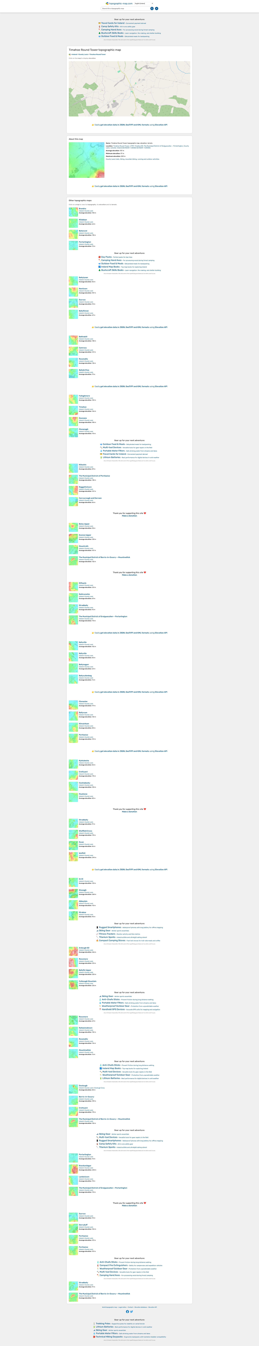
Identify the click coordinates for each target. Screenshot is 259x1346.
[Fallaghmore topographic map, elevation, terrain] (73, 399)
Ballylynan (83, 277)
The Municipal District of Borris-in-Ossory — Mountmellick (104, 557)
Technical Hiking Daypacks (109, 1336)
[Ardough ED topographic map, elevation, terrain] (73, 951)
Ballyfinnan (84, 311)
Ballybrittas (84, 370)
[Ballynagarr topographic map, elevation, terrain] (73, 667)
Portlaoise (83, 735)
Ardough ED (84, 948)
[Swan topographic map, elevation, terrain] (73, 845)
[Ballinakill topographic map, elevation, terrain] (73, 340)
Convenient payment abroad (136, 23)
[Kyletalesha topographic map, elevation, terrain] (73, 764)
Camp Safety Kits (110, 26)
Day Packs (106, 257)
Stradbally (83, 605)
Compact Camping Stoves (112, 940)
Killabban (83, 220)
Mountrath (83, 546)
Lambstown (84, 1177)
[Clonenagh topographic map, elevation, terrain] (73, 432)
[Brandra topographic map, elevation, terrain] (73, 212)
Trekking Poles (103, 1323)
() (147, 147)
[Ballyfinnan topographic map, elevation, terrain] (73, 314)
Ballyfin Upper (85, 970)
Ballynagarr (84, 664)
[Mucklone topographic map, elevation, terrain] (73, 797)
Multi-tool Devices (112, 447)
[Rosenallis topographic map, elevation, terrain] (73, 362)
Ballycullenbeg (85, 676)
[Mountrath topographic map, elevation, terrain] (73, 549)
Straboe (82, 912)
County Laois (89, 211)
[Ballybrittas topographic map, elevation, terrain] (73, 373)
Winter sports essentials (120, 931)
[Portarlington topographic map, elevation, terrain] (73, 245)
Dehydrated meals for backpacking (137, 36)
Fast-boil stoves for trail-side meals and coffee (143, 941)
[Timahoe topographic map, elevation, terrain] (73, 410)
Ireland (81, 211)
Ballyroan (83, 712)
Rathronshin (84, 594)
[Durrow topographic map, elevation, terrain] (73, 303)
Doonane (83, 418)
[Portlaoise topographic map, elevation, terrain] (73, 738)
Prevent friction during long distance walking (137, 1000)
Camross (83, 348)
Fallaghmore (84, 396)
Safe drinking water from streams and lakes (141, 451)
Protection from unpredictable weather (145, 1006)
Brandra (82, 208)
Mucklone (83, 794)
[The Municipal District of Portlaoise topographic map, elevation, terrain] (73, 479)
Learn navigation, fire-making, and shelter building (143, 33)
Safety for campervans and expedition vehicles (145, 1265)
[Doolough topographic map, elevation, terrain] (73, 1089)
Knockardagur (85, 1166)
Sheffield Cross (85, 831)
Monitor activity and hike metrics (128, 934)
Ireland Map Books (110, 266)
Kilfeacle (82, 583)
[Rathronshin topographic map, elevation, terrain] (73, 597)
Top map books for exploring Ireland (134, 267)
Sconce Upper (85, 535)
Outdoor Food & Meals (112, 36)
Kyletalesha (84, 760)
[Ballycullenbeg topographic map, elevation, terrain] (73, 679)
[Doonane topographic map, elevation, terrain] (73, 421)
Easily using (131, 125)
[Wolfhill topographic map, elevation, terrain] (73, 856)
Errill (81, 879)
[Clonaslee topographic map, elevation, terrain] (73, 704)
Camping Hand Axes (111, 29)
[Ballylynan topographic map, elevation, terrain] (73, 280)
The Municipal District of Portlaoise (94, 476)
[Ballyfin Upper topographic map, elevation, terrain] (73, 973)
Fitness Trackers (107, 934)
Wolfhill (82, 853)
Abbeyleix (83, 901)
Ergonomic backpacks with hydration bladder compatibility (145, 1337)
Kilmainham (84, 724)
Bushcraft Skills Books (112, 33)
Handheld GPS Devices (113, 1009)
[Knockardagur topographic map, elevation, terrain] (73, 1169)
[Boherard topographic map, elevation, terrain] (73, 234)
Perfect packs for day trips (122, 257)
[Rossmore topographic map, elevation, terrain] (73, 962)
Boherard (83, 231)
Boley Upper (84, 524)
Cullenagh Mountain (87, 981)
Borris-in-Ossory (86, 1097)
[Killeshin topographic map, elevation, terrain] (73, 468)
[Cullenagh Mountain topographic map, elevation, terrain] (73, 984)
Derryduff (83, 1225)
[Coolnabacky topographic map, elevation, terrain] (73, 786)
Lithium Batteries (111, 457)
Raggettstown (85, 487)
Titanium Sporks (107, 937)
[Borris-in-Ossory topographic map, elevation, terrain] (73, 1100)
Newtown (83, 288)
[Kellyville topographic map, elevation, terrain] (73, 645)
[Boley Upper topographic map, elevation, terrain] (73, 527)
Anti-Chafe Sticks (111, 999)
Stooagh (82, 890)
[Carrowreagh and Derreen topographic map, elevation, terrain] (73, 501)
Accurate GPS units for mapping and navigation (143, 1009)
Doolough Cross (99, 1088)
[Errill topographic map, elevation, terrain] (73, 882)
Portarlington (85, 242)
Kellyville (83, 642)
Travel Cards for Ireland (112, 23)
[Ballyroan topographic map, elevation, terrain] (73, 716)
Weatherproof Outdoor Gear (116, 1006)
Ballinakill (83, 337)
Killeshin (82, 465)
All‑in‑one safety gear (127, 27)
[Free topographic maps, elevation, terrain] (69, 54)
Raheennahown (85, 1028)
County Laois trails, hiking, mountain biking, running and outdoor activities (132, 159)
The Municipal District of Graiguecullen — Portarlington (103, 616)
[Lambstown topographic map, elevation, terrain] (73, 1180)
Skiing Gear (104, 930)
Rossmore (83, 959)
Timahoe (82, 407)
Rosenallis (83, 359)
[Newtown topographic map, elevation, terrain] (73, 292)
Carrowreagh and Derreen (90, 498)
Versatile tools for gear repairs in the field (137, 448)
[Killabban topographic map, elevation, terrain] (73, 223)
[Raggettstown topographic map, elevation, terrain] (73, 490)
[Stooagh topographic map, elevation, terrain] (73, 893)
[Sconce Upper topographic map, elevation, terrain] (73, 538)
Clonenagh (83, 429)
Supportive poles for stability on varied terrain (128, 1324)
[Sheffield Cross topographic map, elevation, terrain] (73, 834)
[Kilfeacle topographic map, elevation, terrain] (73, 586)
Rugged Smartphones (110, 927)
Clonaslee (83, 701)
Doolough (83, 1086)
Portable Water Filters (114, 450)
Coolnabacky (84, 783)
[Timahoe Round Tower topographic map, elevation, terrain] (86, 160)
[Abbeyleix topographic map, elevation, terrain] (73, 904)
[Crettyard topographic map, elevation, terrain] (73, 775)
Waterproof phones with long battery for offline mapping (143, 927)
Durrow (82, 300)
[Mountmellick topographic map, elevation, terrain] (73, 1053)
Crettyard (83, 772)
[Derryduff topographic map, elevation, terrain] (73, 1228)
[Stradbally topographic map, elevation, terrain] (73, 608)
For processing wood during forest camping (138, 30)
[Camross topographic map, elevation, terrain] (73, 351)
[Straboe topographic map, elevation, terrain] (73, 915)
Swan (81, 842)
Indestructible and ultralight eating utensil (132, 937)
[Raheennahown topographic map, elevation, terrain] (73, 1031)
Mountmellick (85, 1050)
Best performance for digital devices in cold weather (140, 457)
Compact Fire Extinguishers (114, 1265)
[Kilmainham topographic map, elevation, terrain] (73, 727)
